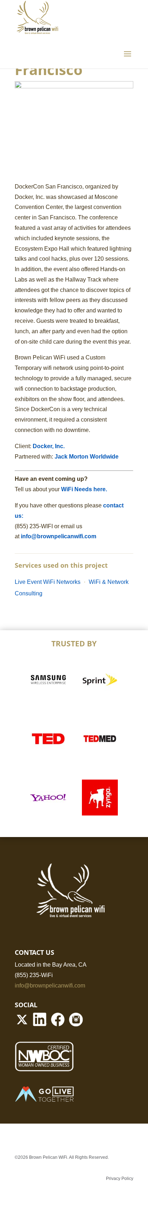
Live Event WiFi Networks (47, 582)
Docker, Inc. (49, 446)
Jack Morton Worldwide (87, 457)
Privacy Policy (119, 1178)
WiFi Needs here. (84, 489)
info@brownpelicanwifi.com (58, 536)
